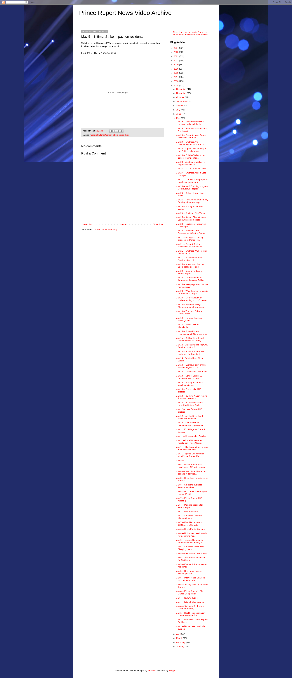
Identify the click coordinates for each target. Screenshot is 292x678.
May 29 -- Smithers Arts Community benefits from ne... (191, 143)
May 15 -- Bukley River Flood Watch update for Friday (190, 339)
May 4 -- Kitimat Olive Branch (190, 602)
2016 (176, 81)
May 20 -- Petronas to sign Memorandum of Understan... (191, 305)
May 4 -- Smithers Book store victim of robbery (190, 607)
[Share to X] (116, 131)
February (181, 642)
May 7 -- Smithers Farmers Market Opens (189, 516)
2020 (176, 64)
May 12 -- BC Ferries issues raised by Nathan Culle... (189, 403)
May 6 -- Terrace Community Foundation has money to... (190, 541)
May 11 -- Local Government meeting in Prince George (189, 441)
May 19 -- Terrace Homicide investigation (189, 319)
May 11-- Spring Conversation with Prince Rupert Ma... (190, 454)
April (178, 634)
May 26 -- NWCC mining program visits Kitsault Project (192, 187)
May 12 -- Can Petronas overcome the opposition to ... (191, 423)
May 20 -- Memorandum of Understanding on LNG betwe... (192, 298)
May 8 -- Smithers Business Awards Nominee (189, 486)
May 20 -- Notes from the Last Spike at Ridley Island (190, 265)
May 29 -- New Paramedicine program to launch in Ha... (190, 122)
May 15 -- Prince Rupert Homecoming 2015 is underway (192, 332)
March (179, 638)
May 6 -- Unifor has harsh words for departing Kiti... (191, 534)
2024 (176, 48)
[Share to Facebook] (119, 131)
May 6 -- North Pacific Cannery (190, 529)
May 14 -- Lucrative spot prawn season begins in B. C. (191, 366)
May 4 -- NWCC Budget (187, 598)
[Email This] (110, 131)
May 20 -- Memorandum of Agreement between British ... (191, 278)
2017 (176, 77)
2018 (176, 73)
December (181, 89)
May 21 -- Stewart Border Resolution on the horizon (189, 245)
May (178, 118)
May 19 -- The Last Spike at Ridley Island (189, 312)
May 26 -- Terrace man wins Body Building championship (192, 200)
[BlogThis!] (113, 131)
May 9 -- (180, 460)
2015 (176, 85)
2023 (176, 52)
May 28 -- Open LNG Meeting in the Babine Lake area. (191, 149)
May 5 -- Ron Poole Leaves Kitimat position (189, 572)
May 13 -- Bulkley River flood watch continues (189, 383)
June (179, 114)
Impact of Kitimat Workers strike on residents (109, 135)
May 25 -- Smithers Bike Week (190, 213)
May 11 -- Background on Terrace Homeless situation (192, 448)
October (180, 97)
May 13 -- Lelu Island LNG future (191, 371)
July (178, 110)
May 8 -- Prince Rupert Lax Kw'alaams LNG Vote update (190, 465)
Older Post (158, 224)
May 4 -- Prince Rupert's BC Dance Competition (189, 592)
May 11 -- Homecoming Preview (191, 436)
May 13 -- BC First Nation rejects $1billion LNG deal (191, 397)
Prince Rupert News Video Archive (125, 12)
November (181, 93)
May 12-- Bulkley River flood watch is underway (189, 417)
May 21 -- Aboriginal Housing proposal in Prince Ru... (189, 238)
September (182, 101)
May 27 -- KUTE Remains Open (191, 168)
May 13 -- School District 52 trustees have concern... (189, 377)
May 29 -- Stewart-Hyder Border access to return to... (191, 136)
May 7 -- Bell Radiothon (187, 511)
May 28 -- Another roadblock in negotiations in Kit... (190, 163)
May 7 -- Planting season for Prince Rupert (189, 506)
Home (123, 224)
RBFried (152, 670)
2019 (176, 69)
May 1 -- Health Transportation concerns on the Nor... (190, 614)
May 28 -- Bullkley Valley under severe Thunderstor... (190, 156)
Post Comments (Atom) (105, 229)
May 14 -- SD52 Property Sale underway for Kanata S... (190, 352)
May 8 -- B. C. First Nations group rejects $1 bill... (192, 492)
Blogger (172, 670)
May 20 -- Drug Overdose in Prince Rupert (189, 272)
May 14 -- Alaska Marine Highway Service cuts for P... (192, 346)
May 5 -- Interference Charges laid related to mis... (190, 579)
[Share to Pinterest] (122, 131)
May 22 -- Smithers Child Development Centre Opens (190, 231)
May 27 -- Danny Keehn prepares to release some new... (192, 180)
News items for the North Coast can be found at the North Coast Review (190, 33)
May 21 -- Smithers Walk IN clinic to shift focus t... (191, 252)
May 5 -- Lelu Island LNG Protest (191, 553)
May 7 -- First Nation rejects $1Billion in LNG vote (189, 523)
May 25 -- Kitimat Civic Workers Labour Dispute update (191, 218)
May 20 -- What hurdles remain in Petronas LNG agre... (192, 292)
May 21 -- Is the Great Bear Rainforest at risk (189, 258)
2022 (176, 56)
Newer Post (87, 224)
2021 (176, 60)
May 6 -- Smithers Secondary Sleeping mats (190, 547)
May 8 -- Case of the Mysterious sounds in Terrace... (191, 472)
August (180, 105)
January (180, 646)
